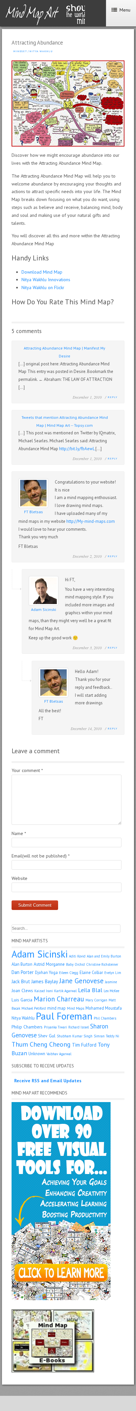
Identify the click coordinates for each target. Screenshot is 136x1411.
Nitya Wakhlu (41, 51)
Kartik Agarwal (65, 991)
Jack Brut (21, 981)
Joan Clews (22, 990)
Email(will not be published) (41, 856)
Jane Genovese (81, 980)
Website (19, 878)
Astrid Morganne (49, 964)
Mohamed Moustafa (103, 1008)
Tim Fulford (84, 1045)
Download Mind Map (41, 272)
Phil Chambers (105, 1018)
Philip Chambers (27, 1027)
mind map (56, 1008)
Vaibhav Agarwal (59, 1054)
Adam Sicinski (43, 609)
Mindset (20, 51)
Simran (99, 1036)
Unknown (36, 1053)
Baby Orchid (75, 964)
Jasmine (111, 982)
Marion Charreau (59, 998)
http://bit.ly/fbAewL (76, 449)
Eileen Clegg (68, 972)
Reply (113, 397)
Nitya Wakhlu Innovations (45, 280)
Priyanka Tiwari (55, 1027)
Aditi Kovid (77, 956)
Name (19, 833)
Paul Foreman (64, 1016)
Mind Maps (75, 1008)
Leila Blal (90, 990)
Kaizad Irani (43, 991)
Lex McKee (111, 991)
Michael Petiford (33, 1008)
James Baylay (44, 981)
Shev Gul (46, 1036)
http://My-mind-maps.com (90, 521)
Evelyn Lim (112, 972)
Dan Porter (23, 972)
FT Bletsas (33, 511)
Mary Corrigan (96, 1000)
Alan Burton (22, 964)
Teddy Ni (112, 1036)
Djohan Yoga (46, 972)
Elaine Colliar (91, 972)
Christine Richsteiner (102, 964)
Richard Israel (78, 1027)
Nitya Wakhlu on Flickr (42, 287)
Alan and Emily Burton (104, 956)
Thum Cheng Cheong (41, 1044)
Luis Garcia (22, 1000)
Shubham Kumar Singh (74, 1036)
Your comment (27, 770)
